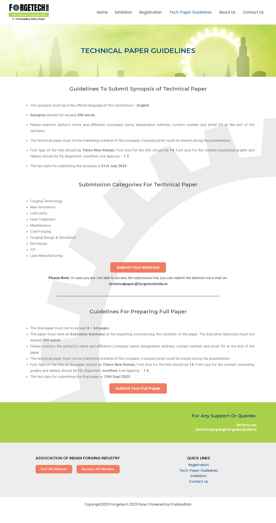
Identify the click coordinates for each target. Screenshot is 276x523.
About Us (227, 12)
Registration (151, 12)
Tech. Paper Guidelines (190, 12)
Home (102, 12)
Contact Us (253, 12)
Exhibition (123, 12)
